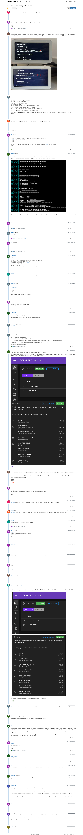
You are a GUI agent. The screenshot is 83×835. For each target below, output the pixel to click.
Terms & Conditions (73, 834)
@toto (28, 262)
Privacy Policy (66, 834)
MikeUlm (12, 273)
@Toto (14, 134)
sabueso (12, 574)
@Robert (12, 23)
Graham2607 (13, 11)
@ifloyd (16, 826)
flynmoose (13, 153)
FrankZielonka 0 (13, 255)
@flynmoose (13, 585)
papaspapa (13, 232)
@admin (46, 144)
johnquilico (13, 334)
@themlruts (13, 716)
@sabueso (13, 488)
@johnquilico (17, 350)
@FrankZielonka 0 (18, 324)
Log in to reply (73, 8)
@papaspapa (15, 242)
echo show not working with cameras (23, 135)
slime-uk (12, 826)
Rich (11, 32)
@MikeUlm (15, 530)
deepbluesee (13, 754)
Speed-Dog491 (13, 544)
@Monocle (67, 35)
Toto (11, 134)
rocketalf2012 (13, 785)
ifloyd (12, 813)
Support (10, 8)
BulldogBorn (13, 775)
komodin (12, 510)
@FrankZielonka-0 (14, 325)
